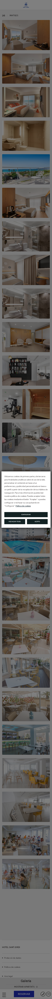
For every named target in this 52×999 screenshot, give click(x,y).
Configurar (26, 514)
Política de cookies (23, 506)
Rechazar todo (15, 521)
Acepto (37, 521)
